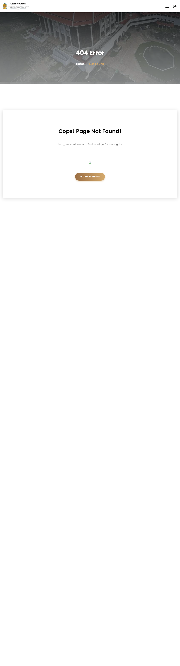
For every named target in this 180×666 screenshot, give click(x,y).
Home (80, 64)
